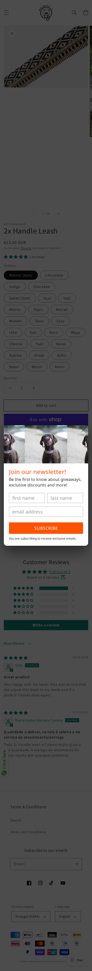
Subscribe (46, 528)
